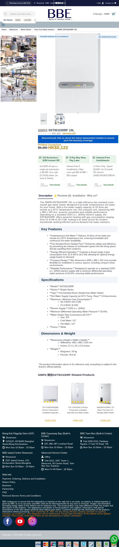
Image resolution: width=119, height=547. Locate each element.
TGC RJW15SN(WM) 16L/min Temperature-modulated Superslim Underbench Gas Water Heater (50, 410)
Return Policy (8, 482)
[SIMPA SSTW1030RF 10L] (78, 73)
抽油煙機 (27, 20)
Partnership (8, 489)
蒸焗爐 (17, 20)
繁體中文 (59, 3)
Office (47, 457)
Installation (79, 195)
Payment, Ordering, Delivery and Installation (24, 478)
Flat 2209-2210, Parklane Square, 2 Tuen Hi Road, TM (94, 442)
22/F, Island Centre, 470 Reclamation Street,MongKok (16, 461)
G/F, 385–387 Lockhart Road (58, 443)
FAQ (4, 492)
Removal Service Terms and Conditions (21, 495)
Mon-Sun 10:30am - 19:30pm (20, 447)
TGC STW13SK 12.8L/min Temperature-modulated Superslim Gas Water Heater (78, 410)
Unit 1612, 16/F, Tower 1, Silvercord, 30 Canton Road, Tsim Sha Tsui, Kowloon (57, 463)
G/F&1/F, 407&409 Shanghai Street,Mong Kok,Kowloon (18, 442)
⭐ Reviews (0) (62, 195)
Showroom (11, 437)
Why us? (92, 195)
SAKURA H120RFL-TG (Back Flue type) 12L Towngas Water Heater (105, 410)
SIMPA (42, 130)
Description (45, 195)
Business (6, 485)
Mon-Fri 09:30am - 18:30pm (58, 469)
